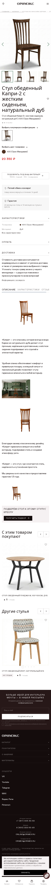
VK (3, 776)
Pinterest (6, 805)
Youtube (5, 782)
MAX (4, 794)
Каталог (15, 11)
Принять (25, 872)
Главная (5, 11)
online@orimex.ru (25, 834)
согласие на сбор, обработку (18, 720)
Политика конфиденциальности (16, 854)
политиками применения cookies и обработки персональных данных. (23, 866)
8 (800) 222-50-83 (25, 828)
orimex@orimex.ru (25, 841)
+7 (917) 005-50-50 (25, 821)
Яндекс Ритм (7, 799)
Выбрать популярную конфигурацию (18, 127)
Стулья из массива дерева (34, 11)
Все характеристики (11, 233)
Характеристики (28, 290)
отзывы (9, 122)
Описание (9, 290)
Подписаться (25, 716)
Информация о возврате (13, 280)
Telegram (6, 788)
